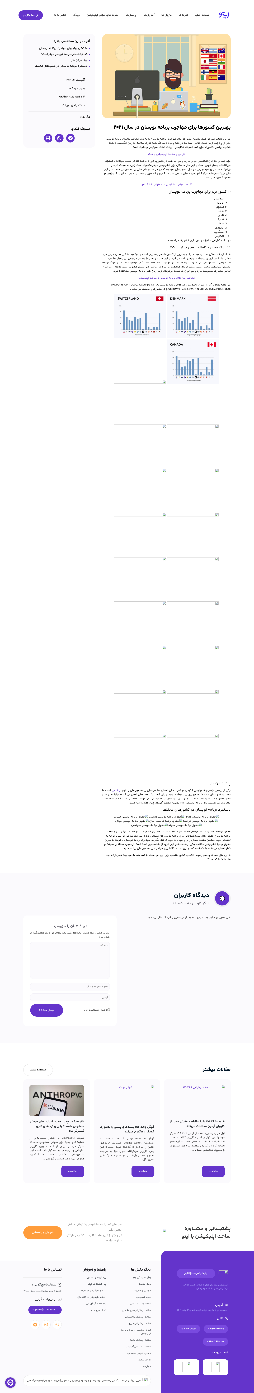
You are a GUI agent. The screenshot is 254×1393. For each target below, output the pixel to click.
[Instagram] (46, 1324)
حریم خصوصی (143, 1297)
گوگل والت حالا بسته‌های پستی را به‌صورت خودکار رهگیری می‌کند (127, 1129)
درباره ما (147, 1366)
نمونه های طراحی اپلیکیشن (103, 15)
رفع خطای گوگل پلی (96, 1304)
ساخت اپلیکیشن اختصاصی (137, 1317)
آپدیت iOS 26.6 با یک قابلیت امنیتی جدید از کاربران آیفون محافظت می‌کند (197, 1124)
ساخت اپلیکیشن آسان (140, 1340)
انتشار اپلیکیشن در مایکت (93, 1290)
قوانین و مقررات (142, 1290)
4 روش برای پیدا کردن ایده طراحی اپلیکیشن (166, 184)
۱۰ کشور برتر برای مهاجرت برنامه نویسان (63, 48)
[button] (70, 138)
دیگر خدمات (145, 1284)
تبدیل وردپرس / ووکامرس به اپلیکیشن (136, 1331)
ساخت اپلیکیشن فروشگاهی (136, 1310)
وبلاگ (76, 15)
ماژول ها (166, 15)
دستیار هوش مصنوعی (139, 1353)
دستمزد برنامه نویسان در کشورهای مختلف (61, 66)
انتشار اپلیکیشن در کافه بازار (91, 1297)
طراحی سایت (144, 1360)
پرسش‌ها (131, 15)
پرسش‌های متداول (96, 1277)
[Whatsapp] (57, 1324)
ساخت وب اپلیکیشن (140, 1304)
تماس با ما (60, 15)
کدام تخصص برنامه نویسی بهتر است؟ (64, 54)
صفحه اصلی (202, 15)
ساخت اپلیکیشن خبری (140, 1323)
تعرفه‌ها (183, 15)
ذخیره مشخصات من (95, 1010)
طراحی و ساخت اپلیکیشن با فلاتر (166, 154)
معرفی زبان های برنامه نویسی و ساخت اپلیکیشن (166, 278)
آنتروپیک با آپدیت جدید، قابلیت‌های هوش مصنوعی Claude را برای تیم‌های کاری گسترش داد (57, 1126)
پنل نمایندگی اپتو (142, 1277)
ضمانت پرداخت (98, 1310)
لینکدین (116, 790)
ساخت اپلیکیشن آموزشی (138, 1347)
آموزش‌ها (148, 15)
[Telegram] (35, 1324)
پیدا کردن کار (79, 60)
